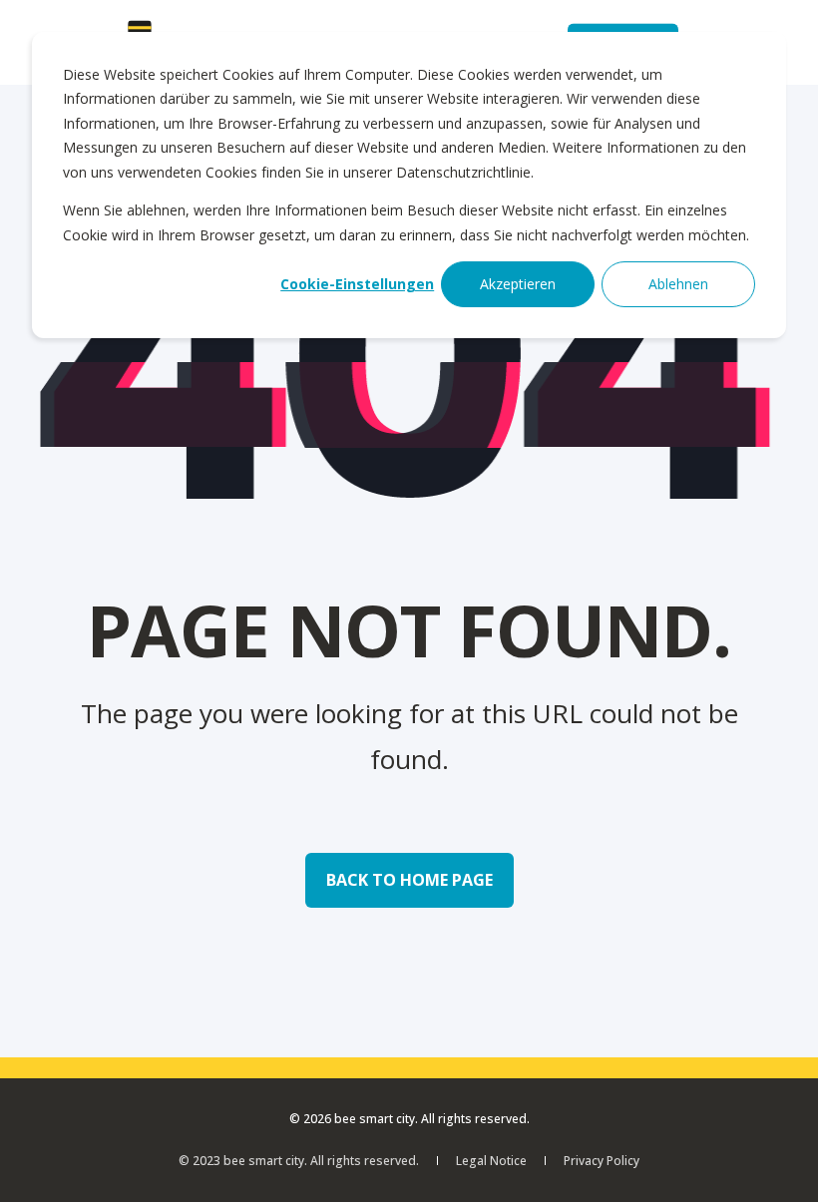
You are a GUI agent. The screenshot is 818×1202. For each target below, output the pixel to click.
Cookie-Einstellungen (357, 283)
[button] (778, 1162)
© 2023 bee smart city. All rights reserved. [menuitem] (299, 1160)
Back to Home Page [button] (409, 880)
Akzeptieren (518, 283)
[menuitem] (491, 1160)
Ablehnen (678, 283)
